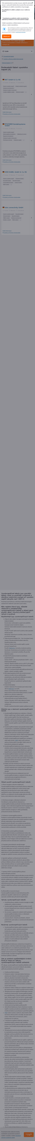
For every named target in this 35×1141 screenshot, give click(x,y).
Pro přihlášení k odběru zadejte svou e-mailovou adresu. (16, 10)
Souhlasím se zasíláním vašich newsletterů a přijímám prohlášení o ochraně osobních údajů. (15, 18)
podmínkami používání (20, 32)
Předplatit (6, 36)
